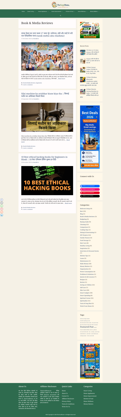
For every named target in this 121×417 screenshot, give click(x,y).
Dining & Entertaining (87, 233)
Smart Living (30, 11)
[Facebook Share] (1, 199)
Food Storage (84, 241)
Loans (82, 259)
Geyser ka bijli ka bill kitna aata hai (86, 330)
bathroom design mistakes (85, 318)
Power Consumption (86, 272)
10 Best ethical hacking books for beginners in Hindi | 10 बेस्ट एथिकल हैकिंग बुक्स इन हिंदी (44, 159)
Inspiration (39, 83)
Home (23, 11)
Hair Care (83, 243)
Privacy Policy (66, 402)
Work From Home (86, 306)
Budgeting (83, 219)
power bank (97, 332)
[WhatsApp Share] (1, 206)
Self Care (83, 288)
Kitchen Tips (84, 256)
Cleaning (83, 225)
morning (92, 332)
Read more (61, 79)
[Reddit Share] (1, 212)
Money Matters (94, 11)
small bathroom (83, 333)
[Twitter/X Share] (1, 203)
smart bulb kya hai (94, 333)
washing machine (83, 336)
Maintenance (84, 261)
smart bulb (88, 333)
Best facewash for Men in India (85, 322)
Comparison (84, 227)
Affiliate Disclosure (68, 399)
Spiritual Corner (85, 298)
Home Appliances (42, 11)
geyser (95, 327)
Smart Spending (85, 296)
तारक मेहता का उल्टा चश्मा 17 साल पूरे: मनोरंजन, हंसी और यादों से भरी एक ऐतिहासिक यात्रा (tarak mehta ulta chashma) (47, 35)
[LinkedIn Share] (1, 215)
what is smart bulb (90, 336)
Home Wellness (82, 11)
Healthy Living (84, 246)
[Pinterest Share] (1, 209)
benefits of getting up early (85, 321)
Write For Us (66, 407)
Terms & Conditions (68, 404)
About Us (65, 394)
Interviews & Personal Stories (89, 251)
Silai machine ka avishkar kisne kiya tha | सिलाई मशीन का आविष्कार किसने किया (45, 95)
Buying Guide (84, 222)
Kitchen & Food (69, 11)
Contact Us (65, 396)
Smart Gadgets (84, 293)
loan (89, 332)
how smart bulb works (84, 332)
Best (81, 211)
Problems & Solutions (87, 274)
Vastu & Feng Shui (85, 304)
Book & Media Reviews (29, 83)
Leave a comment (28, 85)
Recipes (82, 280)
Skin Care (83, 290)
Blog (81, 214)
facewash (96, 324)
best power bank (95, 322)
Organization (84, 269)
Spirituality (83, 301)
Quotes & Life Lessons (87, 277)
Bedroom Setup (85, 209)
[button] (60, 16)
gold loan (95, 330)
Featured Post (87, 327)
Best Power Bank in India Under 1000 (87, 324)
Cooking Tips (84, 230)
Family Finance (85, 238)
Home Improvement (56, 11)
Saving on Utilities (86, 285)
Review (82, 282)
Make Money (84, 264)
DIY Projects (84, 235)
